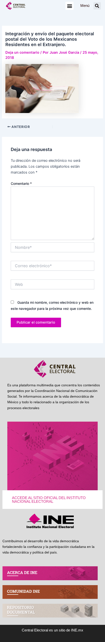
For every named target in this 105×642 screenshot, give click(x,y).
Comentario (21, 183)
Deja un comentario (22, 52)
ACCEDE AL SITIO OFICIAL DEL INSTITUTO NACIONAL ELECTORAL (49, 500)
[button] (69, 6)
